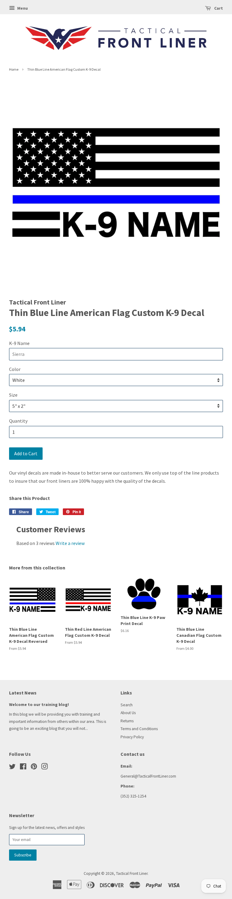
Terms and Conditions (139, 728)
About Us (128, 712)
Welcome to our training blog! (39, 704)
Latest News (23, 693)
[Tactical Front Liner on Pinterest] (34, 767)
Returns (127, 720)
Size (13, 395)
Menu (22, 8)
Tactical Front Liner (131, 873)
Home (13, 69)
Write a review (70, 543)
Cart (218, 8)
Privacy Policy (132, 737)
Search (127, 704)
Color (15, 369)
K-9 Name (19, 343)
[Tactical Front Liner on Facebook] (23, 767)
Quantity (18, 421)
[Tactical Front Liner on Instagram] (44, 767)
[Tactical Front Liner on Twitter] (12, 767)
